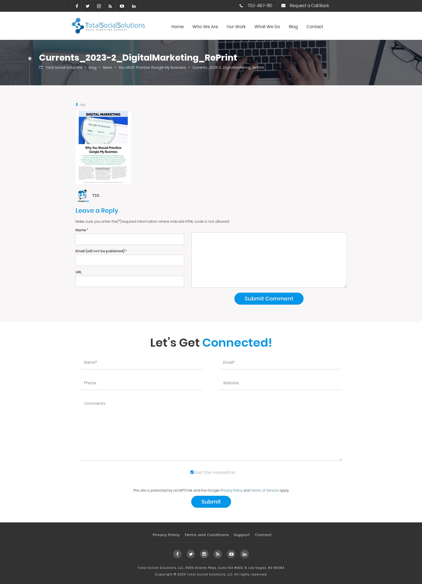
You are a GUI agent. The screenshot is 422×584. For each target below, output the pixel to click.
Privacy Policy (232, 490)
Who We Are (205, 27)
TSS (82, 105)
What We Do (267, 27)
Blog (293, 27)
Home (177, 27)
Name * (81, 230)
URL (78, 272)
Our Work (236, 27)
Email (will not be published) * (101, 251)
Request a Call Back (309, 6)
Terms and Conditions (207, 534)
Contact (314, 27)
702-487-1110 (259, 6)
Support (242, 534)
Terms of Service (265, 490)
